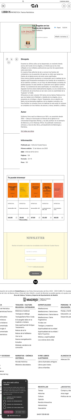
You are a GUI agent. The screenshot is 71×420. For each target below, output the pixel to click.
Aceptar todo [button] (8, 412)
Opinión (41, 399)
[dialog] (15, 398)
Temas (40, 390)
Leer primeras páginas (41, 37)
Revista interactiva (45, 402)
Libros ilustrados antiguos (47, 362)
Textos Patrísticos (27, 12)
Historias (41, 393)
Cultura (40, 396)
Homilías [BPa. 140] (12, 208)
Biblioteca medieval (22, 311)
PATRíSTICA (15, 12)
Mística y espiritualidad (46, 337)
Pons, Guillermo (37, 30)
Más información (7, 394)
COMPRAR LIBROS (64, 1)
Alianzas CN (65, 359)
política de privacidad (38, 266)
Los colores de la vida (46, 340)
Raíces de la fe (20, 330)
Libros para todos (44, 365)
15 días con (42, 323)
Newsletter (42, 408)
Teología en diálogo (22, 314)
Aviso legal (64, 393)
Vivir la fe (18, 336)
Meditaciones (43, 308)
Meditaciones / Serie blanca (48, 314)
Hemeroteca (42, 405)
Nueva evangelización (23, 339)
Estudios (18, 342)
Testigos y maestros (45, 326)
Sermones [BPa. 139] (35, 208)
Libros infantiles (44, 368)
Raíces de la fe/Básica (23, 333)
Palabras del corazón (23, 208)
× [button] (25, 381)
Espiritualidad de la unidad (47, 329)
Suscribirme (35, 273)
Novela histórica (21, 362)
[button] (14, 416)
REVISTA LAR (43, 387)
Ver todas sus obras (27, 131)
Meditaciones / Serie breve (47, 311)
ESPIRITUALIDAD (44, 305)
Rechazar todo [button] (20, 412)
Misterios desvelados (23, 365)
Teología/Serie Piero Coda (24, 317)
